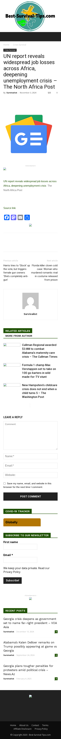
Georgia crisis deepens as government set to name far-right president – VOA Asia (30, 623)
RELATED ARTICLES (17, 330)
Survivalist (11, 92)
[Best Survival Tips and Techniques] (30, 16)
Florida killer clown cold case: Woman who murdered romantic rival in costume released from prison (44, 272)
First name (10, 542)
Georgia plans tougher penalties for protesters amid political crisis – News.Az (28, 670)
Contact (35, 725)
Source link (9, 208)
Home (6, 44)
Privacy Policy (41, 728)
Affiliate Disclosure (23, 728)
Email (8, 555)
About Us (23, 725)
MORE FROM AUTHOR (18, 335)
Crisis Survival (19, 44)
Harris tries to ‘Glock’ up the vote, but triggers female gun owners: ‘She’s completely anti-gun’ (16, 272)
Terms (45, 725)
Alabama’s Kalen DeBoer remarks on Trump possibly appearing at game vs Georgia (30, 646)
